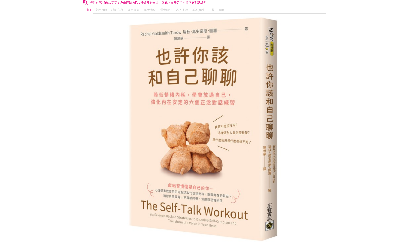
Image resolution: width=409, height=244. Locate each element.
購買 (222, 9)
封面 (88, 9)
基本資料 (198, 9)
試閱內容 (117, 9)
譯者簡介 (166, 9)
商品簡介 (134, 9)
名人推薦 (182, 9)
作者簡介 (150, 9)
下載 (212, 9)
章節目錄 (101, 9)
